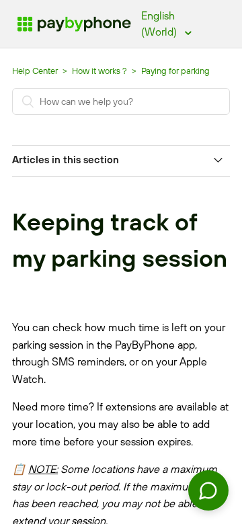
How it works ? (100, 70)
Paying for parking (175, 70)
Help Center (35, 70)
